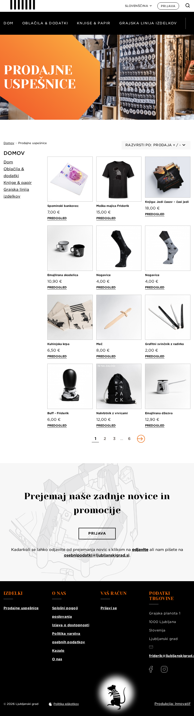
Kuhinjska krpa (58, 344)
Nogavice (103, 275)
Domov (14, 153)
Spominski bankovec (63, 206)
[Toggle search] (187, 5)
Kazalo (58, 650)
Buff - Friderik (58, 413)
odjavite (140, 549)
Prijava (168, 6)
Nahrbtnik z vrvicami (112, 413)
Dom (8, 23)
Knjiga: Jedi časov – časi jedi (167, 202)
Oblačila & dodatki (45, 23)
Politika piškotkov (66, 704)
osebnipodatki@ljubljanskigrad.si (96, 555)
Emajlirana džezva (158, 413)
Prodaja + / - (167, 145)
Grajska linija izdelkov (148, 23)
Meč (99, 344)
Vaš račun (114, 593)
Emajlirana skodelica (62, 275)
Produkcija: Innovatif (172, 704)
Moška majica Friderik (112, 206)
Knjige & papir (93, 23)
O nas (57, 659)
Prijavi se (109, 608)
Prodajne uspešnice (21, 608)
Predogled (57, 218)
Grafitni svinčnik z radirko (164, 344)
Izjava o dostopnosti (70, 625)
